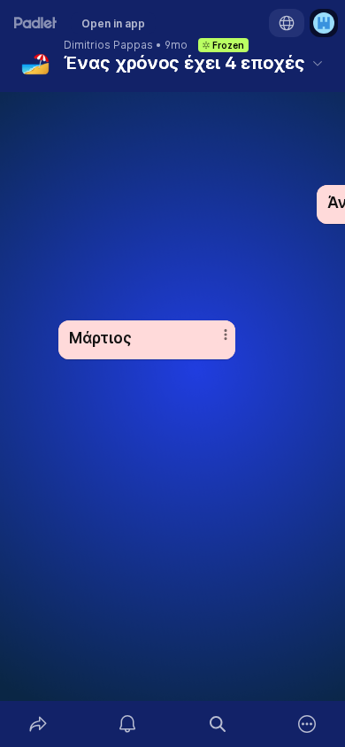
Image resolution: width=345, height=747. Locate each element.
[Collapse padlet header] (317, 63)
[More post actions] (214, 341)
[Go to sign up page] (324, 23)
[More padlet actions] (307, 724)
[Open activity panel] (128, 724)
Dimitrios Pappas (108, 45)
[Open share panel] (38, 724)
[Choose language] (286, 23)
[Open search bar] (217, 724)
